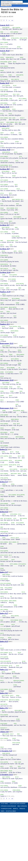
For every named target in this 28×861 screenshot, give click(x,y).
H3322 (12, 620)
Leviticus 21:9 (5, 249)
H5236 (2, 428)
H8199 (2, 579)
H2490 (4, 152)
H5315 (3, 199)
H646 (1, 620)
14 (1, 276)
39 (1, 295)
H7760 (3, 171)
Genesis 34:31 (4, 25)
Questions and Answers (17, 803)
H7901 (2, 415)
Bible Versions (22, 806)
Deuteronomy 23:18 (6, 380)
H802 (16, 227)
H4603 (4, 753)
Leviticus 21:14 (5, 272)
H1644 (8, 240)
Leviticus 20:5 (5, 169)
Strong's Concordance (8, 806)
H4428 (14, 738)
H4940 (14, 176)
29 (1, 153)
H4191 (12, 359)
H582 (1, 354)
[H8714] (11, 57)
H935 (3, 382)
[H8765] (6, 47)
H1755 (2, 146)
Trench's (22, 808)
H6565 (17, 437)
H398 (1, 103)
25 (1, 539)
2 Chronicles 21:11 (6, 774)
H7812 (6, 587)
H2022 (2, 781)
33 (1, 645)
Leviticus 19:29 (5, 149)
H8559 (9, 62)
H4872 (22, 410)
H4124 (2, 339)
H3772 (4, 85)
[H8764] (6, 264)
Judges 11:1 (4, 669)
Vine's (2, 811)
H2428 (14, 676)
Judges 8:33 (4, 641)
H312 (22, 583)
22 (1, 515)
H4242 (10, 387)
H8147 (10, 395)
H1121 (2, 113)
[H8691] (10, 587)
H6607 (2, 350)
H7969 (4, 53)
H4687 (2, 303)
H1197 (7, 372)
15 (1, 39)
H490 (3, 275)
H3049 (2, 208)
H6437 (13, 199)
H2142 (13, 298)
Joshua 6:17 (4, 481)
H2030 (2, 70)
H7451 (21, 372)
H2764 (12, 484)
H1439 (4, 616)
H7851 (19, 326)
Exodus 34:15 (4, 83)
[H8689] (12, 122)
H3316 (3, 672)
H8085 (4, 574)
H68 (1, 359)
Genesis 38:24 (4, 50)
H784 (14, 268)
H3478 (3, 326)
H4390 (2, 165)
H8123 (11, 695)
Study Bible (4, 803)
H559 (3, 27)
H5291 (21, 346)
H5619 (18, 354)
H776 (15, 90)
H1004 (19, 350)
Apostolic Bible (11, 811)
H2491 (13, 232)
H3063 (4, 38)
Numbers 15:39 (5, 291)
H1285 (14, 85)
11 (1, 778)
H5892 (10, 354)
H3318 (2, 79)
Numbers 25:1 (5, 324)
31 (1, 29)
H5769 (17, 141)
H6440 (18, 47)
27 (1, 617)
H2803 (21, 38)
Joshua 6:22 (4, 511)
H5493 (2, 592)
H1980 (2, 601)
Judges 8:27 (4, 613)
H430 (18, 94)
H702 (15, 723)
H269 (1, 32)
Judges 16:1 (4, 693)
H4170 (2, 633)
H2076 (2, 98)
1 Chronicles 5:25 (6, 751)
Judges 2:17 (4, 572)
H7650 (2, 531)
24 (1, 54)
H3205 (2, 689)
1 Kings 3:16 (4, 731)
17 (1, 485)
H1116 (16, 777)
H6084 (2, 624)
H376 (1, 176)
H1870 (2, 596)
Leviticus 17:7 (5, 126)
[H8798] (6, 465)
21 (1, 347)
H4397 (13, 503)
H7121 (20, 98)
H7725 (2, 657)
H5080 (14, 790)
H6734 (4, 294)
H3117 (10, 555)
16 (1, 110)
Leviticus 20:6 (5, 197)
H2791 (10, 460)
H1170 (10, 665)
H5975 (14, 743)
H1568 (15, 685)
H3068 (17, 303)
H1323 (14, 109)
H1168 (23, 661)
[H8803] (13, 240)
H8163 (12, 133)
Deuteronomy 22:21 (6, 343)
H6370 (3, 710)
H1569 (13, 672)
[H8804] (6, 66)
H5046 (7, 57)
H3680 (2, 47)
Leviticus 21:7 (5, 225)
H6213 (14, 27)
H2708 (2, 141)
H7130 (2, 193)
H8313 (13, 79)
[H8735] (17, 79)
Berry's (15, 808)
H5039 (19, 363)
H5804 (17, 695)
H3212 (2, 465)
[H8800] (5, 62)
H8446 (10, 307)
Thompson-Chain (6, 808)
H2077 (14, 103)
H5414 (2, 212)
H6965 (12, 419)
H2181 (12, 32)
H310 (14, 94)
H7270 (2, 460)
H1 (10, 264)
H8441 (2, 400)
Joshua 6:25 (4, 535)
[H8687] (6, 156)
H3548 (20, 251)
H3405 (2, 469)
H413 (22, 199)
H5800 (2, 437)
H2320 (2, 57)
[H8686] (16, 331)
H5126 (17, 452)
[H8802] (16, 32)
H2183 (2, 75)
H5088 (2, 395)
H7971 (2, 456)
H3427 (2, 90)
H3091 (3, 452)
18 (1, 384)
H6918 (2, 245)
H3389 (20, 785)
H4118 (23, 592)
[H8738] (6, 531)
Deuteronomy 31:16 (6, 408)
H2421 (18, 495)
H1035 (2, 723)
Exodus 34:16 (4, 107)
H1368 (2, 676)
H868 (17, 382)
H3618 (14, 62)
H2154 (10, 165)
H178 (1, 204)
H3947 (4, 109)
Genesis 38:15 (4, 35)
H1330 (2, 288)
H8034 (19, 473)
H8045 (2, 771)
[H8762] (8, 152)
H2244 (2, 503)
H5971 (10, 193)
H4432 (18, 189)
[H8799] (7, 27)
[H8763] (24, 564)
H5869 (2, 316)
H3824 (8, 311)
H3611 (19, 387)
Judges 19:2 (4, 708)
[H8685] (6, 79)
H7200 (12, 38)
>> (12, 20)
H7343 (24, 473)
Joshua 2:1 (3, 449)
